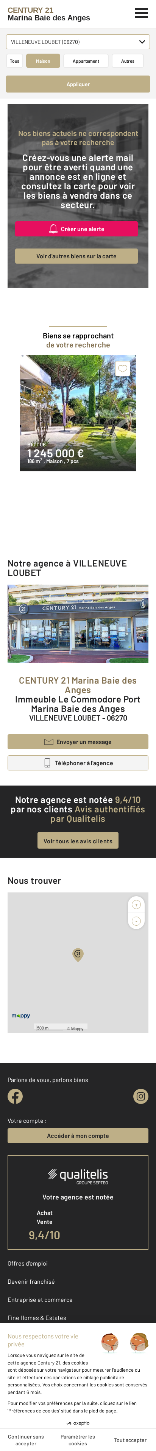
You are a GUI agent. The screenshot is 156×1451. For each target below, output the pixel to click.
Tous (14, 60)
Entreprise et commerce (40, 1299)
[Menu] (141, 12)
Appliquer (78, 84)
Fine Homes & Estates (37, 1317)
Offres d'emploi (28, 1263)
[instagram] (140, 1096)
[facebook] (15, 1096)
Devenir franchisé (31, 1281)
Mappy (77, 1028)
